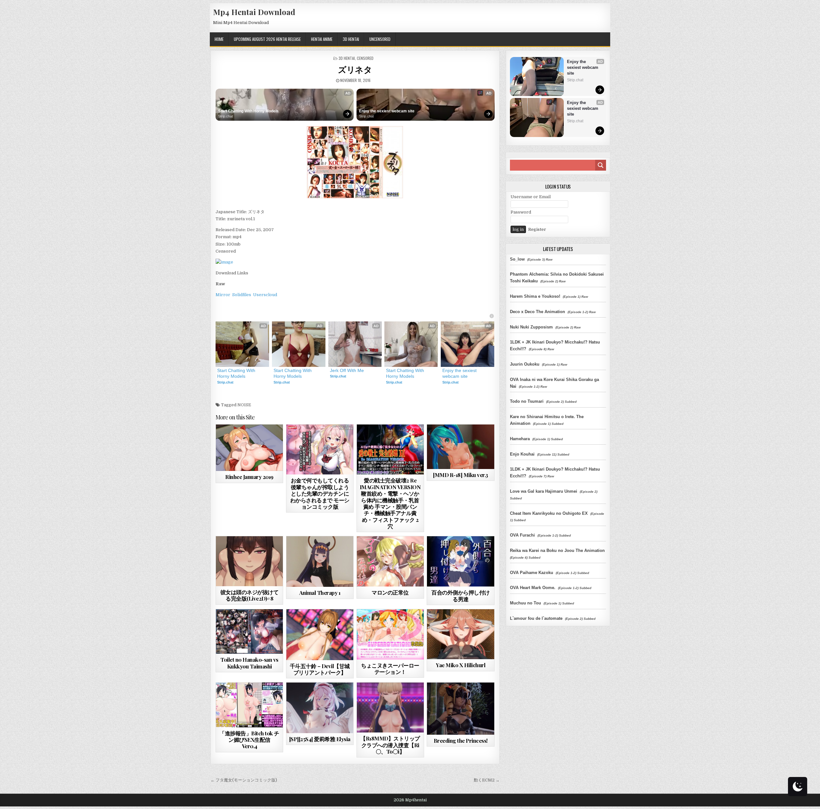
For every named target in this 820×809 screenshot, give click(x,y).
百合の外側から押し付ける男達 (460, 595)
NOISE (244, 404)
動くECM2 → (487, 780)
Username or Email (531, 196)
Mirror (223, 294)
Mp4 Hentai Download (254, 12)
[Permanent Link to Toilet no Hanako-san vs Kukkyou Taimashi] (249, 631)
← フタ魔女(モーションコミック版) (243, 780)
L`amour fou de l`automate (536, 618)
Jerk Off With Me (347, 370)
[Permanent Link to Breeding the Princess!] (460, 709)
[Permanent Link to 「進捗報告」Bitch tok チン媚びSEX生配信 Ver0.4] (249, 705)
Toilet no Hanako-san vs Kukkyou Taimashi (249, 662)
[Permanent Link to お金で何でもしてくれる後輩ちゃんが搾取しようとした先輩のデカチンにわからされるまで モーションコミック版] (319, 450)
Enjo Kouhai (522, 454)
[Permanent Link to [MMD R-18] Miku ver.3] (460, 447)
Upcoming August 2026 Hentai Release (267, 39)
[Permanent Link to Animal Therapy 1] (319, 561)
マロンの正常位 (390, 592)
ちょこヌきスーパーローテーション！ (390, 668)
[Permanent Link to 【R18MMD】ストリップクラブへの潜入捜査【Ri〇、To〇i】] (390, 707)
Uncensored (379, 39)
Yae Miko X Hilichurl (460, 664)
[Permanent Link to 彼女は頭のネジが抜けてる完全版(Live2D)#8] (249, 561)
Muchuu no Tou (525, 603)
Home (219, 39)
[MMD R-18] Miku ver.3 (460, 474)
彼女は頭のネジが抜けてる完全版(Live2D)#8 (249, 595)
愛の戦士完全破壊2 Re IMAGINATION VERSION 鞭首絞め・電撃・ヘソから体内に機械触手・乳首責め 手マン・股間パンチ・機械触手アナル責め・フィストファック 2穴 (390, 503)
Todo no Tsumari (527, 401)
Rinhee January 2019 (249, 476)
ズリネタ (355, 69)
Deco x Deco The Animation (537, 311)
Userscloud (265, 294)
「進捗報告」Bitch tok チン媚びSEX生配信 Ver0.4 (249, 740)
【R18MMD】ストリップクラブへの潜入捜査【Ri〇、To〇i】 (390, 745)
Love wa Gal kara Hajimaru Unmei (543, 491)
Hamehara (520, 438)
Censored (365, 58)
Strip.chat (225, 116)
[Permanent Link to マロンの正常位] (390, 561)
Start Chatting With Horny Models (248, 111)
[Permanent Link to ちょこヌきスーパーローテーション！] (390, 634)
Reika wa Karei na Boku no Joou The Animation (557, 550)
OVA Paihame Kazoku (531, 572)
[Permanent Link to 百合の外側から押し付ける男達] (460, 561)
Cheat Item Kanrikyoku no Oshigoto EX (549, 513)
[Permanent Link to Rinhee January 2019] (249, 448)
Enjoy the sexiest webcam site (386, 111)
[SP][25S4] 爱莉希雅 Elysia (319, 738)
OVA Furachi (522, 535)
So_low (517, 259)
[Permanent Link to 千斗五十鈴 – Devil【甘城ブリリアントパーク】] (319, 634)
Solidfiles (241, 294)
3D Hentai (351, 39)
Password (521, 212)
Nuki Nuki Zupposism (531, 327)
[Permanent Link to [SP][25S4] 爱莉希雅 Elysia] (319, 708)
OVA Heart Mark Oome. (532, 587)
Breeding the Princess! (461, 740)
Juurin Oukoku (524, 364)
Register (537, 229)
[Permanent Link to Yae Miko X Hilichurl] (460, 634)
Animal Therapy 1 (319, 592)
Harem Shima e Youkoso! (535, 296)
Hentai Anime (321, 39)
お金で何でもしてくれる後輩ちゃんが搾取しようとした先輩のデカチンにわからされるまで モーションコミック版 (319, 493)
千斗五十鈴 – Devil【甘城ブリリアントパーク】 (320, 669)
